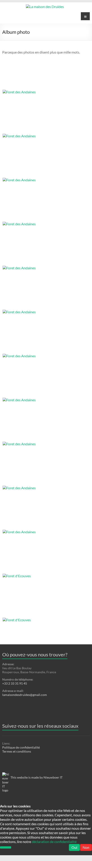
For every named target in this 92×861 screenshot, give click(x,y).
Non (86, 847)
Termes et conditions (16, 751)
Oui (74, 847)
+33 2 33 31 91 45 (14, 683)
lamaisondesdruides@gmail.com (24, 695)
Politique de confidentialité (21, 747)
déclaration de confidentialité (54, 841)
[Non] (5, 847)
